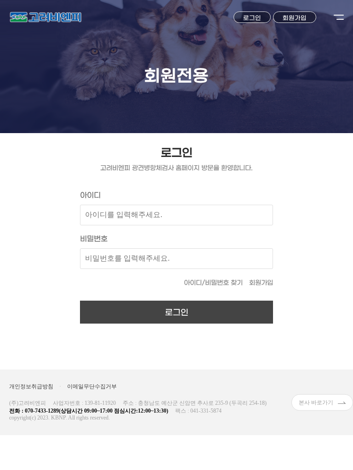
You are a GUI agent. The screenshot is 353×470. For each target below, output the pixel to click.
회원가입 (295, 18)
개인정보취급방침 (31, 386)
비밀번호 (94, 239)
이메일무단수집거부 (92, 386)
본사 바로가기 (316, 402)
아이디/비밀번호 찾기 (213, 283)
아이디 (90, 195)
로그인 (252, 18)
